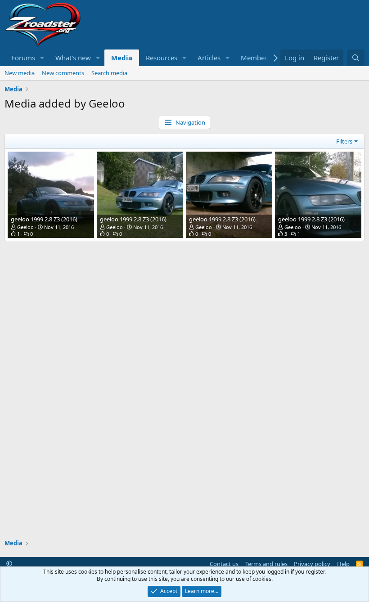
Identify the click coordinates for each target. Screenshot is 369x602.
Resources (161, 57)
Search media (109, 73)
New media (19, 73)
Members (255, 57)
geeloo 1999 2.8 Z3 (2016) (44, 219)
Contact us (224, 564)
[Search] (355, 57)
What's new (73, 57)
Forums (23, 57)
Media (121, 57)
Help (343, 564)
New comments (63, 73)
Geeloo (25, 227)
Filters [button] (344, 141)
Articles (209, 57)
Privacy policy (312, 564)
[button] (42, 57)
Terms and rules (266, 564)
